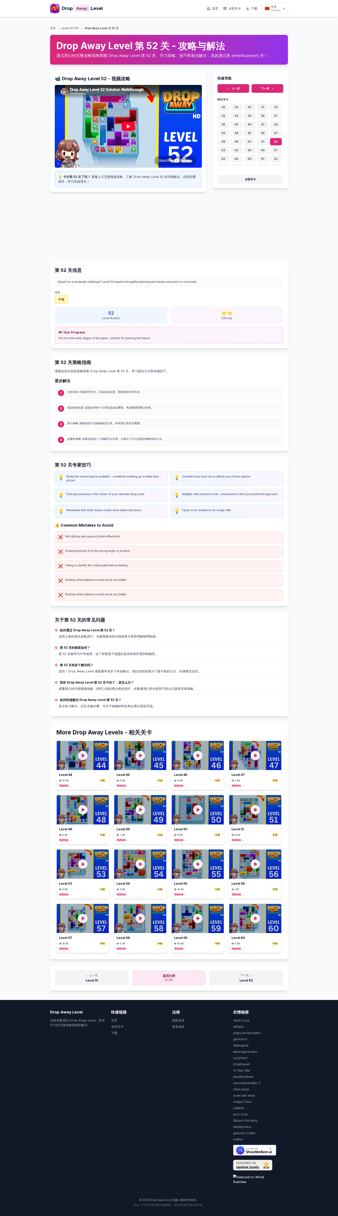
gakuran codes (244, 1133)
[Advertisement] (169, 225)
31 (262, 107)
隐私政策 (178, 1020)
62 (276, 158)
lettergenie (241, 1045)
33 (223, 115)
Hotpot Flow (242, 1102)
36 (263, 115)
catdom (238, 1108)
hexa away (241, 1089)
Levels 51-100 (70, 28)
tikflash (238, 1027)
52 (276, 141)
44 (236, 133)
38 (223, 124)
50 (249, 141)
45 (249, 133)
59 (236, 158)
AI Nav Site (241, 1070)
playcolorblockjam (247, 1033)
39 (236, 124)
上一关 (236, 88)
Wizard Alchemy (245, 1120)
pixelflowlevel (243, 1077)
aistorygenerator (245, 1052)
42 (276, 124)
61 (262, 158)
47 (276, 133)
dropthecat (241, 1064)
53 (223, 150)
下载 (254, 8)
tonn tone (240, 1114)
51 (262, 141)
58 (223, 158)
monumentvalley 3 (247, 1083)
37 (276, 115)
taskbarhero (242, 1127)
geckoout (240, 1039)
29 (236, 107)
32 (276, 107)
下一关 (265, 88)
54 (236, 150)
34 (236, 115)
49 (236, 141)
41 (262, 124)
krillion (238, 1139)
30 (249, 107)
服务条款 (178, 1027)
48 (223, 141)
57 (276, 150)
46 (263, 133)
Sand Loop (241, 1020)
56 (263, 150)
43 (223, 133)
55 (249, 150)
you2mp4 (240, 1058)
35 (249, 115)
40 (250, 124)
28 (223, 107)
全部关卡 (234, 8)
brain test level (244, 1095)
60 (250, 158)
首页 (215, 8)
